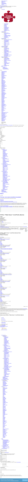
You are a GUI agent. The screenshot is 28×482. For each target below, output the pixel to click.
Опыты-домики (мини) (5, 186)
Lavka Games (4, 408)
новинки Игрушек (6, 205)
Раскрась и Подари (5, 432)
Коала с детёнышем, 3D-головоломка (4, 253)
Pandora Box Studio (4, 97)
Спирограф (5, 47)
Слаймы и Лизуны (6, 63)
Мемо (5, 42)
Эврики (3, 119)
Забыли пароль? (7, 452)
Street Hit (4, 418)
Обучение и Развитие (6, 43)
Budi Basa (3, 83)
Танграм (5, 344)
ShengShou (3, 100)
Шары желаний (6, 55)
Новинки (2, 199)
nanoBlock (3, 190)
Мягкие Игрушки (5, 67)
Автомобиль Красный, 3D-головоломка (5, 239)
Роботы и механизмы (6, 58)
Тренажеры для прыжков (6, 161)
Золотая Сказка (4, 108)
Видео (1, 238)
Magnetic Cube (4, 410)
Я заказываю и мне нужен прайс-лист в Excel (7, 454)
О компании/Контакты (4, 448)
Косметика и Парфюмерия (7, 60)
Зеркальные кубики (6, 27)
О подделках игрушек (5, 445)
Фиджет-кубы (6, 36)
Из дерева (4, 152)
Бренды (2, 386)
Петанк (4, 159)
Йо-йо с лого (4, 382)
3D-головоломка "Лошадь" (3, 288)
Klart (2, 91)
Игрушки (3, 317)
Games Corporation (4, 88)
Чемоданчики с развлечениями (6, 179)
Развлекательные (6, 45)
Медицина (5, 62)
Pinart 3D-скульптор (5, 174)
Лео (3, 427)
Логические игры (6, 28)
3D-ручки (5, 49)
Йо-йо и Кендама (5, 158)
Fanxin (3, 87)
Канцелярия (4, 384)
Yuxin (3, 78)
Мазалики (4, 429)
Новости (1, 193)
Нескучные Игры (4, 113)
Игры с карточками (6, 352)
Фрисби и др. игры (6, 37)
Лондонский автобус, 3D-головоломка (4, 295)
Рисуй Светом (4, 116)
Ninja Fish (3, 96)
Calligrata (4, 400)
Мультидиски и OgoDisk (7, 33)
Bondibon (3, 80)
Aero (3, 396)
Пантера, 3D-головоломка (3, 260)
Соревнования (4, 443)
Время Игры (4, 423)
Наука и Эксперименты (4, 56)
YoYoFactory (4, 394)
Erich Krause (3, 86)
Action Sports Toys (5, 388)
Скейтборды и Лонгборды (7, 35)
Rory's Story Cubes (4, 75)
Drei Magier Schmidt (5, 402)
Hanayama (3, 89)
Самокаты (5, 34)
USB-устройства (5, 383)
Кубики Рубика (6, 341)
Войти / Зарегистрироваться (3, 5)
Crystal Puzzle (4, 84)
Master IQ (3, 94)
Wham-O (3, 103)
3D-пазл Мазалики (6, 48)
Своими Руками (6, 53)
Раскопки (5, 52)
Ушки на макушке (4, 71)
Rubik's (4, 392)
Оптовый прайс (3, 2)
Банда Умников (4, 104)
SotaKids (3, 101)
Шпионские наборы (6, 65)
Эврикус (4, 437)
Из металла (5, 26)
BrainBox (4, 397)
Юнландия (3, 120)
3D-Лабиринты (6, 24)
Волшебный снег (4, 105)
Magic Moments (4, 93)
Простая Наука (4, 114)
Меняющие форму (5, 155)
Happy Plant (3, 90)
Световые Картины (5, 177)
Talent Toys (3, 77)
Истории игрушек (5, 441)
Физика (4, 187)
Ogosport (4, 413)
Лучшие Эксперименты (5, 112)
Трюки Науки (4, 434)
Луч (2, 111)
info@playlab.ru (3, 325)
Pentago (3, 73)
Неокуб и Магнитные (6, 30)
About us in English (2, 326)
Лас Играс (3, 110)
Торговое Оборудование (6, 379)
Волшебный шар (6, 50)
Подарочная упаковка (5, 385)
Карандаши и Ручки (5, 172)
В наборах (5, 29)
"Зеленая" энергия (5, 181)
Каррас (4, 426)
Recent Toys (5, 25)
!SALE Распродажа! (5, 68)
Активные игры (3, 31)
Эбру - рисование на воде (6, 180)
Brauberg (4, 399)
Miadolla (4, 412)
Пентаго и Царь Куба (6, 44)
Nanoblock (4, 389)
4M (2, 79)
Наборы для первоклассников (7, 363)
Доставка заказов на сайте (6, 446)
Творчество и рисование (4, 46)
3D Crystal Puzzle (6, 23)
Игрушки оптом (3, 1)
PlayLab (3, 74)
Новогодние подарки (4, 189)
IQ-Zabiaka (4, 407)
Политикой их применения (14, 480)
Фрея (3, 118)
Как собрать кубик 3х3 (5, 440)
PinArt (3, 415)
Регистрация (5, 450)
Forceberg (4, 404)
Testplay (3, 102)
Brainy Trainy (4, 81)
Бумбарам (4, 421)
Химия (5, 64)
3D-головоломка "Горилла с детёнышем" (5, 281)
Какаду (3, 109)
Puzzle (3, 416)
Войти (2, 450)
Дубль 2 (3, 107)
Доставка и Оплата (4, 3)
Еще (2, 66)
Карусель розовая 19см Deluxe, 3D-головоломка (5, 274)
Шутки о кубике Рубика (6, 444)
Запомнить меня (3, 452)
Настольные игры (4, 38)
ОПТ (2, 438)
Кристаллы (5, 61)
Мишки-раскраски (6, 51)
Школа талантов (5, 435)
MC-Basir (4, 411)
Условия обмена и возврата (6, 447)
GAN (3, 405)
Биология (4, 183)
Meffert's (3, 72)
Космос (4, 184)
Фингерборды (4, 162)
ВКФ (3, 422)
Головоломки (3, 9)
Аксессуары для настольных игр (8, 39)
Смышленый (3, 117)
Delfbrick (3, 85)
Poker (3, 99)
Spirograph (4, 393)
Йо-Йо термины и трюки (6, 442)
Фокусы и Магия (6, 54)
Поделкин (4, 430)
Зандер (4, 424)
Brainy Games (3, 82)
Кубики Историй (5, 165)
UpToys (4, 419)
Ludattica (3, 92)
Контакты (3, 4)
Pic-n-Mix (3, 98)
